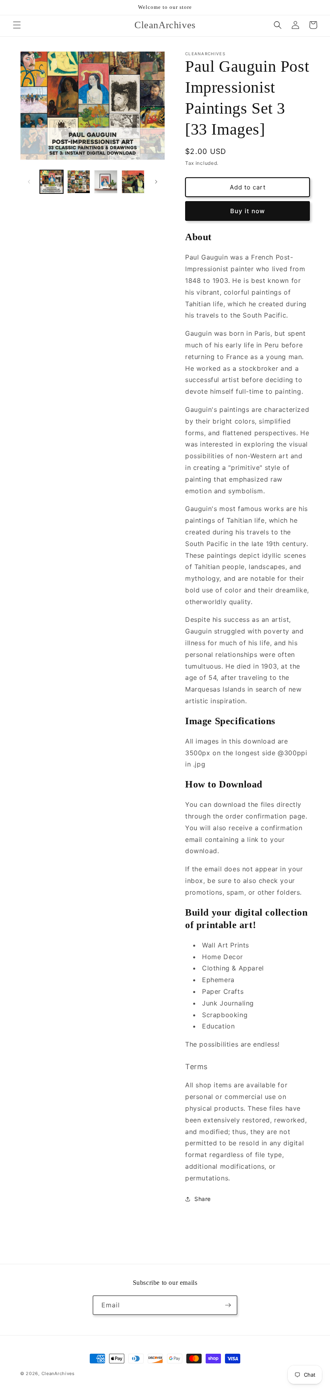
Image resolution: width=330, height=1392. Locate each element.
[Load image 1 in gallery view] (51, 181)
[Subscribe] (228, 1305)
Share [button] (202, 1198)
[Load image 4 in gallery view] (133, 181)
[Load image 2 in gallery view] (79, 181)
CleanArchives (58, 1373)
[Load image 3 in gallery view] (106, 181)
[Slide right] (156, 182)
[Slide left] (29, 182)
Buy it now (247, 211)
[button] (17, 25)
